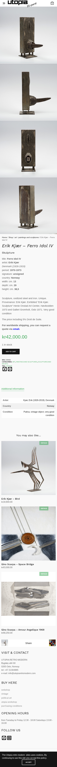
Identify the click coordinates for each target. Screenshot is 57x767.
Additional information (12, 389)
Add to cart (11, 351)
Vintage (9, 366)
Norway (50, 406)
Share (28, 643)
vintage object (37, 412)
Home (4, 237)
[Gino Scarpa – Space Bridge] (28, 533)
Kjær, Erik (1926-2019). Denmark (38, 400)
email (16, 329)
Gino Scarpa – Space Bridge (17, 564)
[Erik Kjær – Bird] (28, 468)
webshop (5, 690)
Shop (11, 237)
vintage (4, 694)
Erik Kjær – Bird (10, 498)
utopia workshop (9, 702)
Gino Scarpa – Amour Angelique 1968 (22, 629)
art (16, 237)
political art (6, 698)
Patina (27, 412)
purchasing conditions (11, 706)
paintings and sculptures (28, 237)
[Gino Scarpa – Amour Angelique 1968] (28, 599)
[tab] (28, 389)
